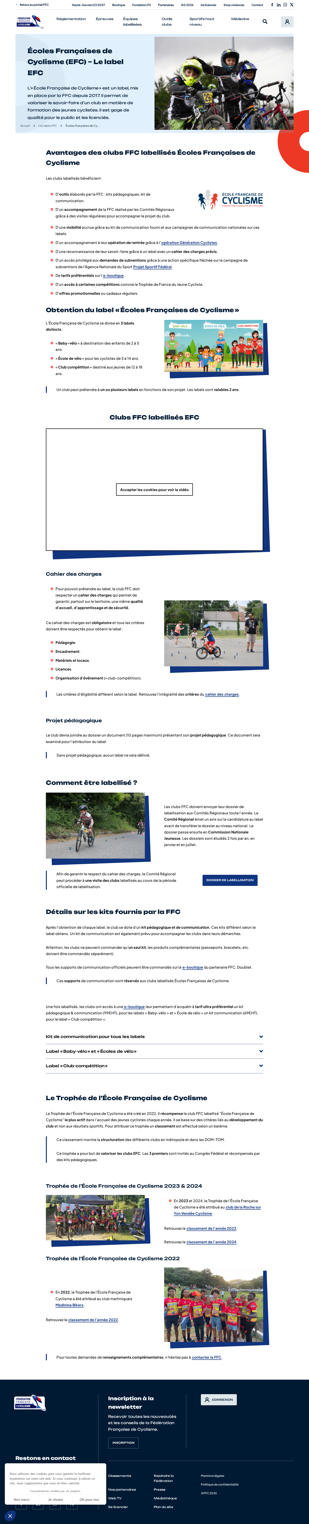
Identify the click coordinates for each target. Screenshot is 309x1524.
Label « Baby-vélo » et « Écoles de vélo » (91, 1051)
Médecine (240, 19)
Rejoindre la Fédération (164, 1478)
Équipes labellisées (132, 21)
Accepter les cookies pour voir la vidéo (154, 489)
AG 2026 (187, 5)
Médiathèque (165, 1498)
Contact (257, 5)
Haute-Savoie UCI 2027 (88, 5)
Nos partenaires (122, 1489)
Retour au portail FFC (34, 5)
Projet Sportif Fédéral (152, 266)
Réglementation (71, 19)
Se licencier (208, 5)
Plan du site (163, 1507)
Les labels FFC (48, 125)
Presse (160, 1489)
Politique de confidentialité (220, 1484)
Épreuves (104, 19)
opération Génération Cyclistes (189, 242)
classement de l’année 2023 (211, 1228)
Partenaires (166, 5)
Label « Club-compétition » (77, 1065)
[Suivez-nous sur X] (292, 5)
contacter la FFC (206, 1357)
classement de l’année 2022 (93, 1319)
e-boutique (113, 275)
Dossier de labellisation (230, 880)
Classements (119, 1476)
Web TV (115, 1498)
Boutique (118, 5)
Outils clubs (167, 21)
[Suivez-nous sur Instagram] (285, 5)
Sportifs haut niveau (202, 21)
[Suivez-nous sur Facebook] (272, 5)
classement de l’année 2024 (211, 1241)
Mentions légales (212, 1476)
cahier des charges (222, 694)
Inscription (123, 1442)
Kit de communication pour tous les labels (95, 1036)
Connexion (222, 1399)
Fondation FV (141, 5)
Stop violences (234, 5)
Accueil (25, 125)
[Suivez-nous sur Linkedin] (279, 5)
